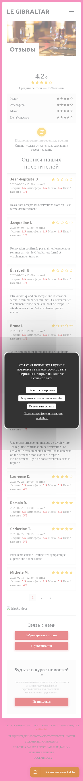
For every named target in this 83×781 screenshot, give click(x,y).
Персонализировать (41, 406)
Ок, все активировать (42, 389)
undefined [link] (42, 418)
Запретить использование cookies (41, 398)
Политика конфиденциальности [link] (43, 413)
